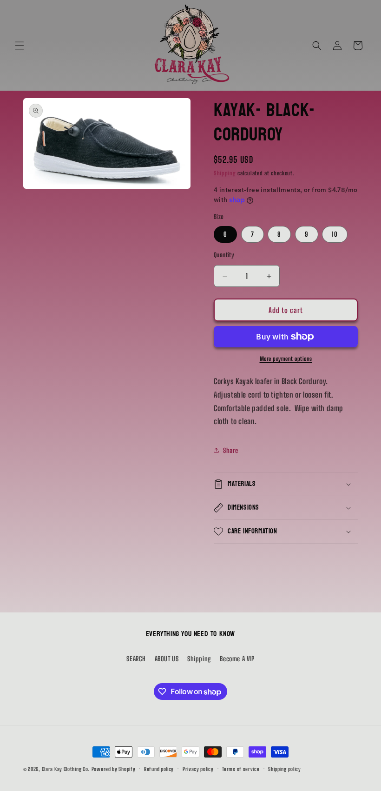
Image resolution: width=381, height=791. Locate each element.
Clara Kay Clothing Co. (66, 769)
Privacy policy (198, 769)
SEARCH (136, 659)
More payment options (286, 358)
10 (335, 234)
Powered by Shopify (114, 769)
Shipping (225, 173)
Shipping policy (284, 769)
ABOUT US (167, 659)
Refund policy (159, 769)
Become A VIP (237, 659)
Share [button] (230, 450)
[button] (19, 45)
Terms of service (240, 769)
